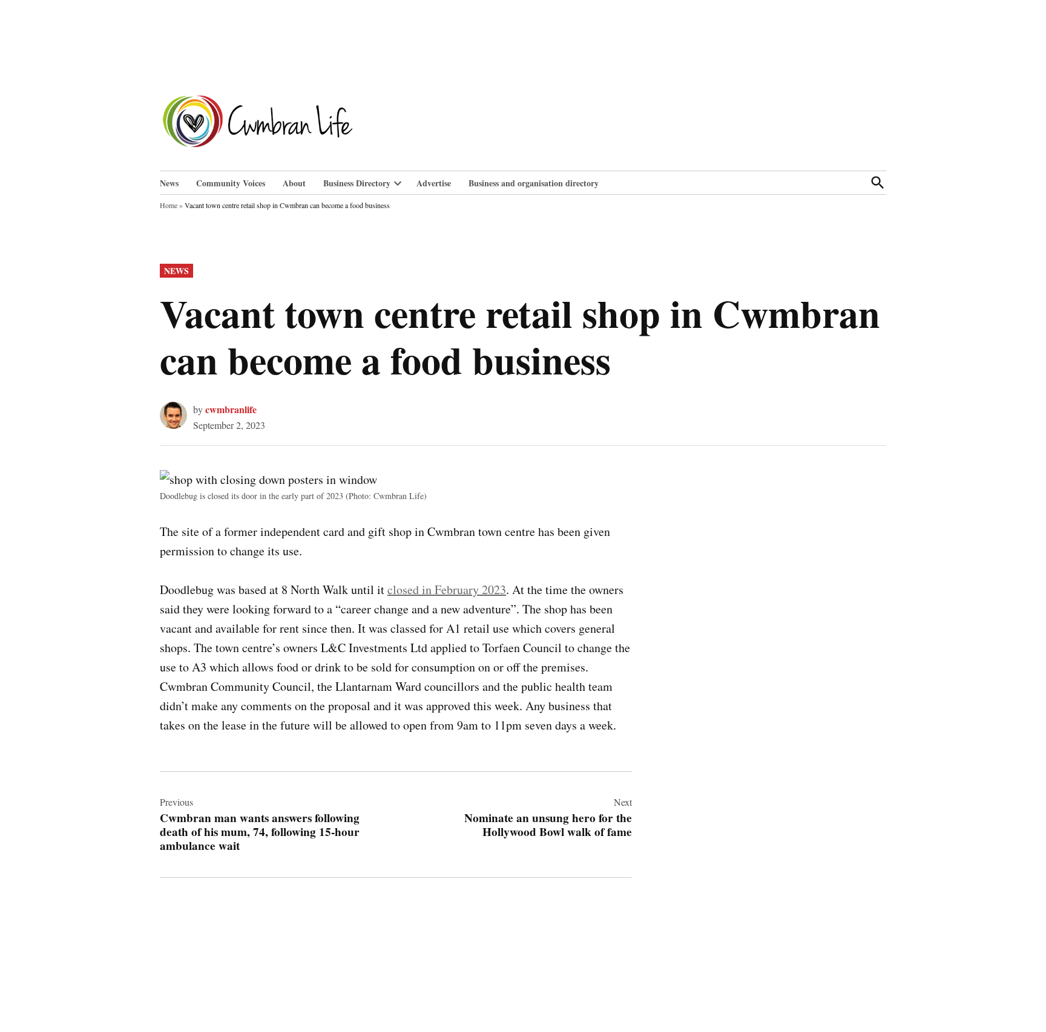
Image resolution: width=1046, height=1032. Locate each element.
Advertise (433, 183)
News (169, 183)
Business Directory (356, 183)
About (294, 183)
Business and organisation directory (534, 183)
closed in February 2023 (446, 589)
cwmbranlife (231, 409)
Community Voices (230, 183)
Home (168, 205)
